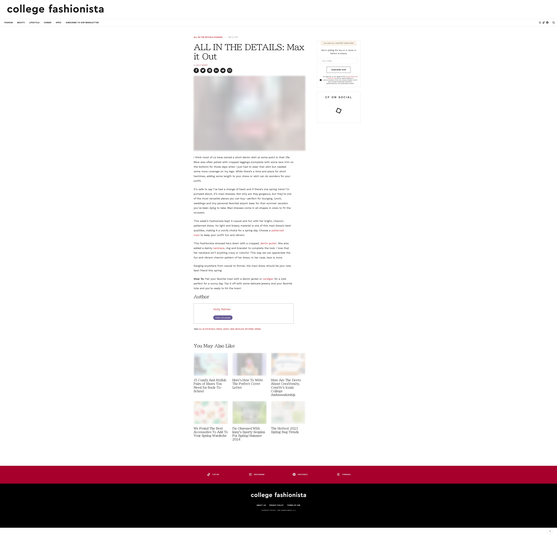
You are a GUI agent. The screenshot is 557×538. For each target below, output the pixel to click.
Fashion (8, 22)
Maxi (232, 329)
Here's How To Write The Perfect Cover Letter (247, 384)
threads (346, 474)
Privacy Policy (276, 505)
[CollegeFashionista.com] (55, 9)
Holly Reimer (202, 65)
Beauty (21, 22)
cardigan (268, 278)
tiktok (215, 474)
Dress (219, 329)
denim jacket (268, 243)
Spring (258, 329)
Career (47, 22)
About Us (261, 505)
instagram (259, 474)
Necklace (239, 329)
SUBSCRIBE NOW (338, 70)
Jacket (226, 329)
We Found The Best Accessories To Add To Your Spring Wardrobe (211, 432)
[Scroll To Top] (550, 531)
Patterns (249, 329)
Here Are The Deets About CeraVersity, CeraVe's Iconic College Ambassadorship (286, 387)
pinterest (303, 474)
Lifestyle (34, 22)
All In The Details (203, 37)
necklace (218, 248)
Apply (58, 22)
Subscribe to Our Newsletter (82, 22)
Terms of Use (293, 505)
